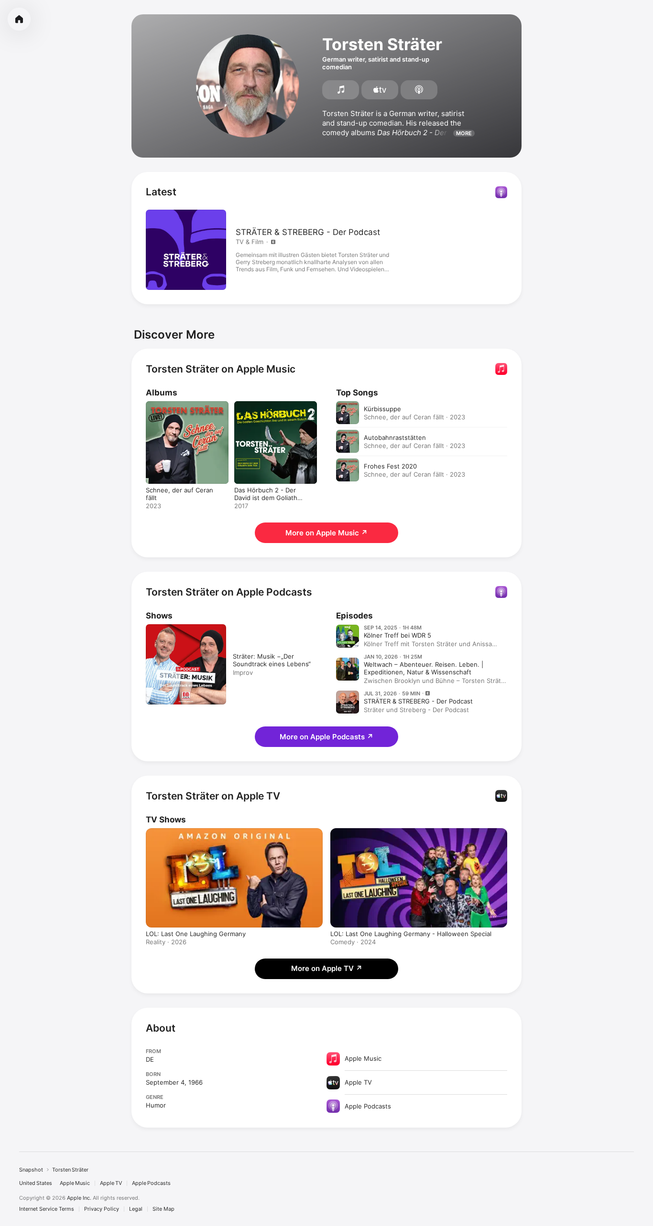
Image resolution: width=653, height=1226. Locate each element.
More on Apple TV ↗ (326, 968)
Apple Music (75, 1183)
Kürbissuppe (382, 409)
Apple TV (111, 1183)
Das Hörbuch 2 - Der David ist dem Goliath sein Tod (274, 408)
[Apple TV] (379, 89)
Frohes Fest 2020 (390, 466)
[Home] (19, 19)
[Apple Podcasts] (419, 89)
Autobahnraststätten (395, 437)
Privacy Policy (101, 1209)
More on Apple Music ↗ (326, 532)
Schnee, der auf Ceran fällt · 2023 (414, 417)
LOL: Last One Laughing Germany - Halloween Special (410, 934)
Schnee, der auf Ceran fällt (186, 405)
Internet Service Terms (46, 1209)
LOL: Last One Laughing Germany (196, 934)
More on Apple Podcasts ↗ (326, 736)
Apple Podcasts (151, 1183)
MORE (464, 133)
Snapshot (31, 1169)
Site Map (163, 1209)
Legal (135, 1209)
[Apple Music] (340, 89)
